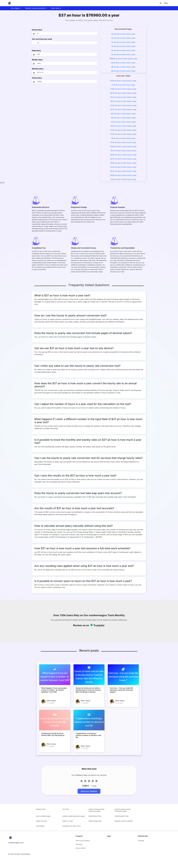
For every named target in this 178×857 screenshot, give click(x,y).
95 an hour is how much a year (123, 63)
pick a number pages (43, 816)
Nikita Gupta (51, 701)
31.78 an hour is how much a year (123, 109)
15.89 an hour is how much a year (123, 81)
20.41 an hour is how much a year (123, 171)
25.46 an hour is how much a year (123, 155)
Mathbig (141, 840)
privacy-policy (80, 848)
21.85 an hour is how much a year (123, 89)
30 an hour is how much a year (123, 42)
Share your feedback (89, 791)
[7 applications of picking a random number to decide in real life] (89, 720)
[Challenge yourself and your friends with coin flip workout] (54, 720)
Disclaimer (79, 844)
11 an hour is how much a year (123, 85)
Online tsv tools (67, 821)
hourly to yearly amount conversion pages (123, 810)
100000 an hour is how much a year (123, 59)
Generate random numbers (124, 821)
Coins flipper (40, 826)
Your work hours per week (42, 39)
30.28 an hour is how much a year (123, 93)
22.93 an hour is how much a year (123, 105)
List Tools (65, 809)
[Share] (160, 3)
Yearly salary (37, 78)
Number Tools (40, 809)
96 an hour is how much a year (123, 67)
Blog (165, 3)
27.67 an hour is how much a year (123, 130)
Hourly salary (37, 30)
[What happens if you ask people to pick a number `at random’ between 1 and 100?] (54, 674)
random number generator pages (73, 816)
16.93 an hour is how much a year (123, 163)
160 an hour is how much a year (123, 114)
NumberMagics (25, 854)
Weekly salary (37, 60)
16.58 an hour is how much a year (123, 126)
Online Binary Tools (94, 816)
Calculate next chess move (71, 826)
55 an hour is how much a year (123, 54)
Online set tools (41, 821)
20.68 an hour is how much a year (123, 146)
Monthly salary (37, 69)
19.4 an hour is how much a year (123, 151)
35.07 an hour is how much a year (123, 159)
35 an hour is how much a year (123, 46)
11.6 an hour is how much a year (123, 122)
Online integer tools (95, 821)
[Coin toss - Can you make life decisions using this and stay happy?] (123, 674)
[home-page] (9, 3)
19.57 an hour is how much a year (123, 97)
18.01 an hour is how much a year (123, 101)
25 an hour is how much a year (123, 38)
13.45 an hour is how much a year (123, 167)
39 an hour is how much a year (123, 138)
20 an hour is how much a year (123, 34)
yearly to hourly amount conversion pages (96, 810)
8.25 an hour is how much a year (123, 179)
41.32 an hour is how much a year (123, 134)
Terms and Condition (83, 840)
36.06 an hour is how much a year (123, 175)
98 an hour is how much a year (123, 71)
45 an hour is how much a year (123, 50)
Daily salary (36, 51)
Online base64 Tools (122, 816)
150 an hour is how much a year (123, 118)
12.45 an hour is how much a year (123, 142)
